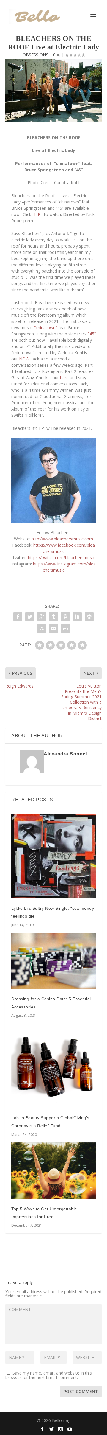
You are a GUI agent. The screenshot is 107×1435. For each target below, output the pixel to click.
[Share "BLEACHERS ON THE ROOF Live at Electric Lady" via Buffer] (89, 617)
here (64, 377)
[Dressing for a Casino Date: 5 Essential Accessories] (53, 961)
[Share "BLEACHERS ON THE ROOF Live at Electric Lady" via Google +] (42, 617)
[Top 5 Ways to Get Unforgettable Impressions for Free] (53, 1170)
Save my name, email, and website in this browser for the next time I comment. (48, 1375)
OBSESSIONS (35, 54)
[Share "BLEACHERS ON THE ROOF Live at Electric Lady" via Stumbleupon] (42, 629)
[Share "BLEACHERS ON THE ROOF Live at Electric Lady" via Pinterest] (65, 617)
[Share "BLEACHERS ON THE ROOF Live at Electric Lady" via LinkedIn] (77, 617)
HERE (37, 214)
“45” (92, 334)
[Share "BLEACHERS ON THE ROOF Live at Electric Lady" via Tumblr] (53, 617)
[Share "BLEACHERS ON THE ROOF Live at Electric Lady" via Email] (53, 629)
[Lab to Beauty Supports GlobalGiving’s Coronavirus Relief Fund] (53, 1065)
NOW (24, 359)
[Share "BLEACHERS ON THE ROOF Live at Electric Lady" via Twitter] (30, 617)
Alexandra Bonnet (65, 753)
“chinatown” (45, 327)
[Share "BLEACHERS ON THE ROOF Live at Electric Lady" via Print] (65, 629)
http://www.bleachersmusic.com (62, 539)
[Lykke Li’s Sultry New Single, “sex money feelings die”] (53, 856)
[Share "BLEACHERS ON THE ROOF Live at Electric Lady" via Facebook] (18, 617)
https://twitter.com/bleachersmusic (61, 557)
